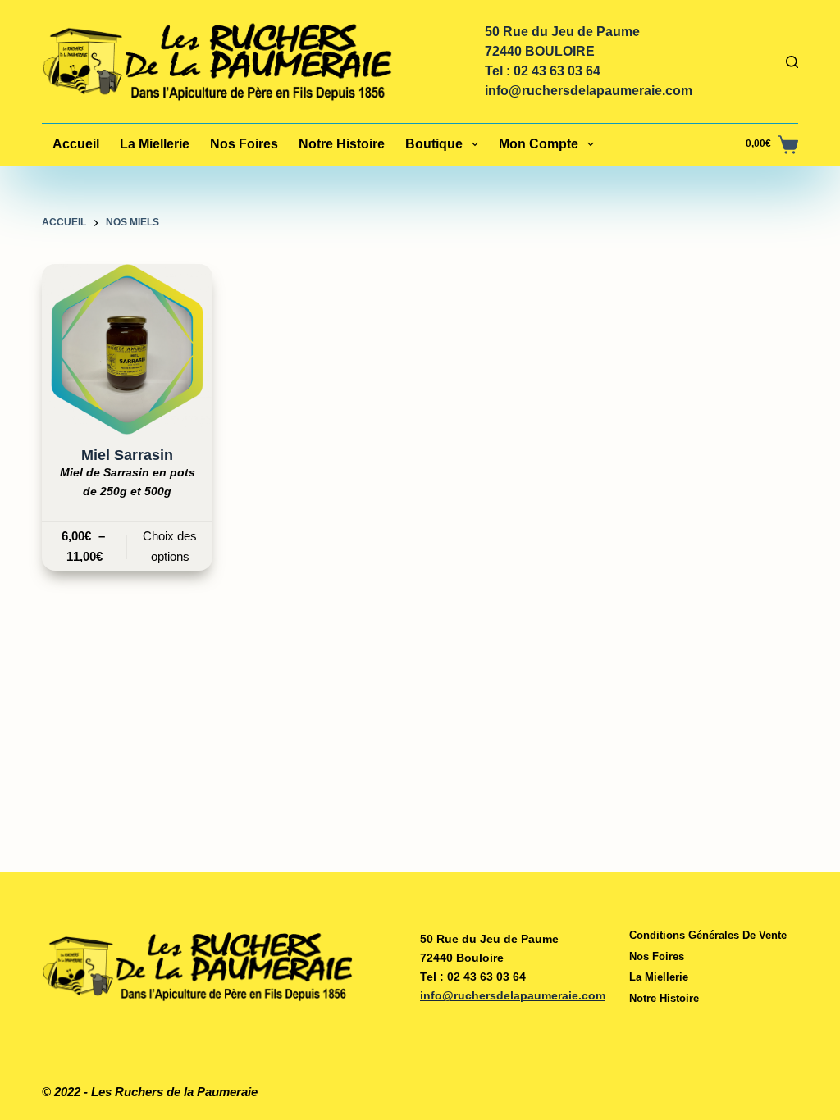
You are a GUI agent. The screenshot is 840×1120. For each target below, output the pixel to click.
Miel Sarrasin (127, 455)
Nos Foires (244, 144)
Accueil (75, 144)
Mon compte (538, 144)
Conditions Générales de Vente (708, 935)
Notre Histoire (342, 144)
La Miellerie (154, 144)
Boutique (434, 144)
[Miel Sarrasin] (127, 349)
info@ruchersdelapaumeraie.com (588, 91)
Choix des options (170, 546)
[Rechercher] (792, 62)
